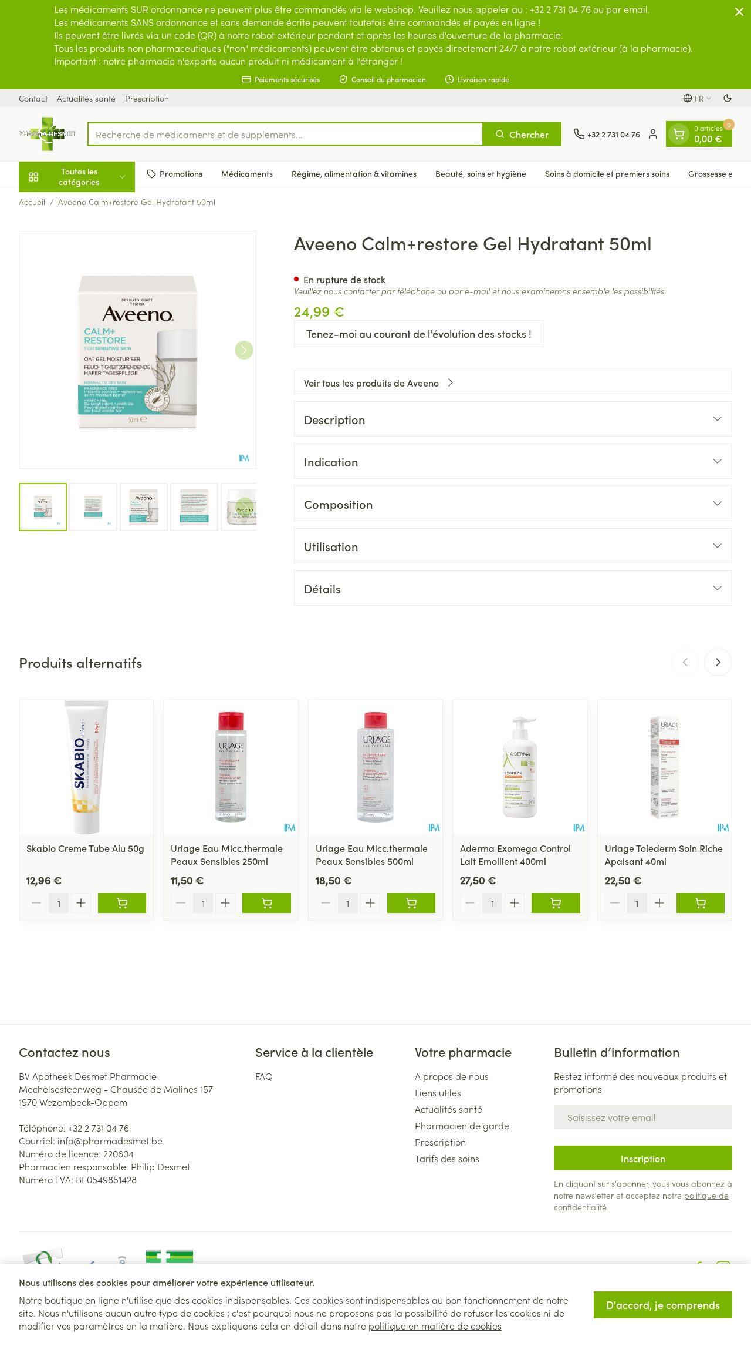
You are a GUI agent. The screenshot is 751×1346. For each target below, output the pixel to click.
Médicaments (247, 173)
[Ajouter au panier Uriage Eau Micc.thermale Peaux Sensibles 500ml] (411, 903)
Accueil (32, 201)
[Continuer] (244, 350)
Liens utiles (438, 1092)
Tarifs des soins (447, 1158)
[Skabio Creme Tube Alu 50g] (86, 767)
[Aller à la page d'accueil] (47, 134)
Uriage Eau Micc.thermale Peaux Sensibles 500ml (372, 854)
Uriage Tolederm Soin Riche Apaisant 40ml (664, 854)
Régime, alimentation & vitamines (354, 173)
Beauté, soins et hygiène (480, 173)
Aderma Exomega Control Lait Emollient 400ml (515, 854)
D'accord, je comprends (663, 1304)
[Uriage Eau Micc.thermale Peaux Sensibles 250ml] (230, 767)
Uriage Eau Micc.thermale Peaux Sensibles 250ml (227, 854)
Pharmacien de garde (462, 1125)
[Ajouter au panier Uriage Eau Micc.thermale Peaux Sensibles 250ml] (266, 903)
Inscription (643, 1158)
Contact (33, 98)
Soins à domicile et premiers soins (607, 173)
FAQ (264, 1075)
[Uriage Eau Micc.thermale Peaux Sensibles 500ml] (375, 767)
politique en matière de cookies (435, 1325)
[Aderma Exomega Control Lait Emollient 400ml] (520, 767)
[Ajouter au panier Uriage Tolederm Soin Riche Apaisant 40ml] (700, 903)
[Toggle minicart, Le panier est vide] (678, 134)
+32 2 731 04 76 (98, 1127)
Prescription (147, 98)
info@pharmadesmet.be (110, 1140)
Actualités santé (86, 98)
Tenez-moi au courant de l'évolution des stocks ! (419, 333)
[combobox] (285, 134)
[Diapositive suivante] (718, 662)
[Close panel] (739, 11)
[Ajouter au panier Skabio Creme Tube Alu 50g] (122, 903)
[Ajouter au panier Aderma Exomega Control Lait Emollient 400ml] (556, 903)
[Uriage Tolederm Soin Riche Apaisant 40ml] (665, 767)
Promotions (181, 173)
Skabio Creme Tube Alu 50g (85, 847)
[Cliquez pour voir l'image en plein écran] (137, 349)
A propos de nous (452, 1075)
